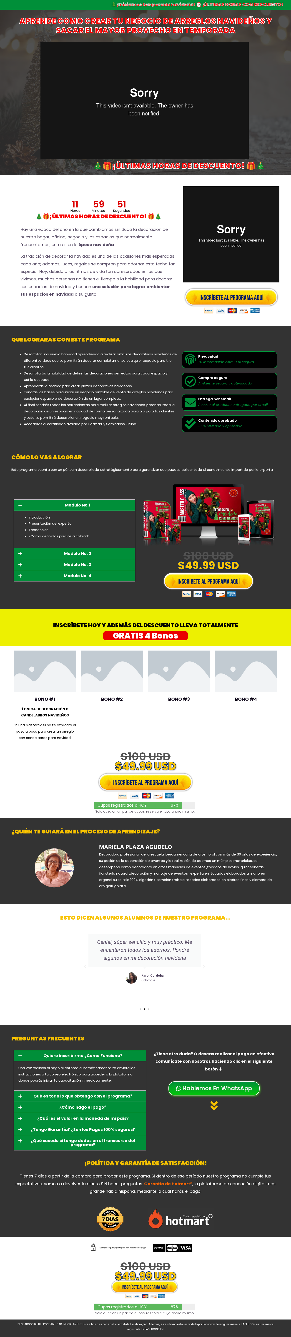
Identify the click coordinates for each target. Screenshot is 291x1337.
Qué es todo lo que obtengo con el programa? (82, 1096)
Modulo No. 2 (77, 553)
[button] (74, 505)
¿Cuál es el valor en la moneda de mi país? (83, 1118)
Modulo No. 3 (77, 564)
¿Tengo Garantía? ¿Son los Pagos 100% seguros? (83, 1129)
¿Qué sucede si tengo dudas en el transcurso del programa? (83, 1142)
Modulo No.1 (77, 505)
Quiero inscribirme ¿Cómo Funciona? (83, 1055)
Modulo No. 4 (77, 576)
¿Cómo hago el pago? (82, 1107)
